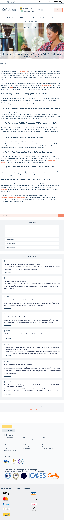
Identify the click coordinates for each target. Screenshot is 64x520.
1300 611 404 (33, 409)
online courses (46, 85)
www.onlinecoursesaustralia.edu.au (13, 197)
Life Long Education (12, 231)
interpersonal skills (48, 102)
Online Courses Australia (9, 9)
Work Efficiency (11, 247)
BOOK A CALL (7, 427)
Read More (7, 272)
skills (11, 87)
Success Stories (11, 243)
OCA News (10, 235)
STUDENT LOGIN (9, 430)
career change (23, 71)
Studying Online (11, 239)
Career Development (12, 227)
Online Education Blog (17, 27)
